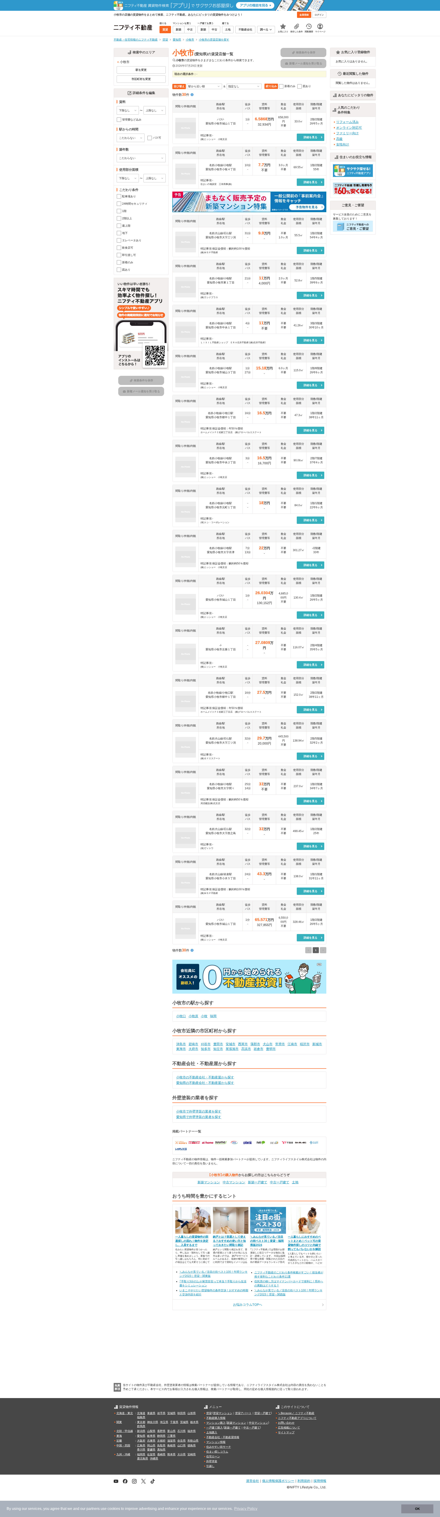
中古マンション (234, 1182)
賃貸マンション (222, 1413)
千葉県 (174, 1422)
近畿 (119, 1440)
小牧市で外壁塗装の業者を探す (198, 1111)
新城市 (317, 1044)
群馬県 (141, 1426)
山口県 (181, 1445)
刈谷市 (206, 1044)
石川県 (181, 1431)
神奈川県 (152, 1422)
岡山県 (151, 1445)
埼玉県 (164, 1422)
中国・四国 (123, 1445)
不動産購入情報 (216, 1418)
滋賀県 (171, 1440)
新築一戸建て (257, 1182)
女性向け (342, 144)
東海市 (181, 1049)
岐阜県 (151, 1435)
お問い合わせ (286, 1422)
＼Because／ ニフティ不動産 (296, 1413)
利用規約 (303, 1481)
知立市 (218, 1049)
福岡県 (141, 1454)
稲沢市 (305, 1044)
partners (93, 1509)
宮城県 (171, 1413)
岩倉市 (258, 1049)
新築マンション (209, 1182)
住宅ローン (213, 1456)
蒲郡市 (255, 1044)
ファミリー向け (347, 133)
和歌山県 (192, 1440)
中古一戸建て (279, 1182)
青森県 (151, 1413)
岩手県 (161, 1413)
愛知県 (141, 1435)
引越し (210, 1466)
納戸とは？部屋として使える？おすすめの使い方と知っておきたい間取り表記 (229, 1241)
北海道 (141, 1413)
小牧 (204, 1016)
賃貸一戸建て (262, 1413)
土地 (295, 1182)
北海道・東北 (124, 1413)
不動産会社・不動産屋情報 (222, 1437)
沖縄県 (154, 1458)
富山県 (171, 1431)
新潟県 (141, 1431)
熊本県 (171, 1454)
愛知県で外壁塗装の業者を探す (198, 1117)
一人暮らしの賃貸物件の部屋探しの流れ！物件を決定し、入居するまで (191, 1241)
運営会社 (252, 1481)
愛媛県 (151, 1449)
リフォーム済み (347, 122)
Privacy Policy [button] (245, 1509)
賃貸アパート (243, 1413)
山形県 (191, 1413)
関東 (119, 1422)
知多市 (206, 1049)
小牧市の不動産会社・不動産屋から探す (205, 1077)
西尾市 (243, 1044)
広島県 (141, 1445)
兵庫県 (151, 1440)
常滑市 (280, 1044)
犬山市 (267, 1044)
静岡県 (161, 1435)
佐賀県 (151, 1454)
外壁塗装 (211, 1461)
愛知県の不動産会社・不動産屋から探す (205, 1083)
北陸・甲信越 (124, 1431)
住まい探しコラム (217, 1451)
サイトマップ (286, 1432)
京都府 (161, 1440)
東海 (119, 1435)
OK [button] (417, 1509)
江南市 (292, 1044)
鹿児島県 (142, 1458)
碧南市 (193, 1044)
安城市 (230, 1044)
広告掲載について (289, 1427)
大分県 (181, 1454)
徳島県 (191, 1445)
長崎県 (161, 1454)
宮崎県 (191, 1454)
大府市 (193, 1049)
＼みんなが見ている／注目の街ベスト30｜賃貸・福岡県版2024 (267, 1241)
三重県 (171, 1435)
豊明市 (271, 1049)
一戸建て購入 (214, 1427)
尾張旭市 (232, 1049)
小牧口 (181, 1016)
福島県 (141, 1417)
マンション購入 (216, 1422)
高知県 (161, 1449)
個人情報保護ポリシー (278, 1481)
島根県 (171, 1445)
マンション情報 (216, 1442)
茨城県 (184, 1422)
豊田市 (218, 1044)
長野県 (161, 1431)
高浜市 (246, 1049)
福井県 (191, 1431)
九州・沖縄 (123, 1454)
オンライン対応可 (349, 127)
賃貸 (209, 1413)
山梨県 (151, 1431)
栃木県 (194, 1422)
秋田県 (181, 1413)
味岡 (213, 1016)
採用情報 (320, 1481)
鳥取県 (161, 1445)
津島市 (181, 1044)
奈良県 (181, 1440)
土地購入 (211, 1432)
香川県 (141, 1449)
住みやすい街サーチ (218, 1446)
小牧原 (193, 1016)
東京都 (141, 1422)
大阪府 (141, 1440)
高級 (339, 139)
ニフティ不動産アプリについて (297, 1418)
